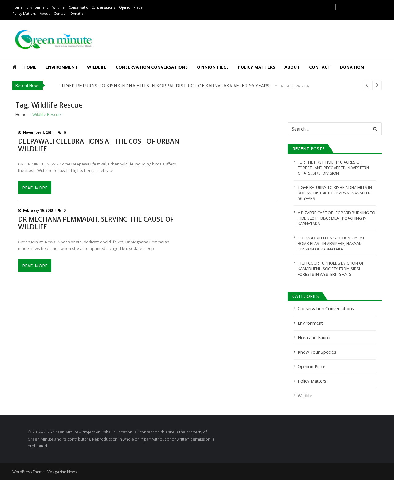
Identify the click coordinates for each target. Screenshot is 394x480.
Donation (78, 13)
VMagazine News (62, 471)
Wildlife (58, 7)
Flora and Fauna (314, 337)
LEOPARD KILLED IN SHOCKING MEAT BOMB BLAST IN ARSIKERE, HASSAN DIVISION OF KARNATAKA (331, 243)
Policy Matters (24, 13)
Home (17, 7)
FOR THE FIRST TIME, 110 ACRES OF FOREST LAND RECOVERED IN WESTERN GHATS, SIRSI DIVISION (333, 167)
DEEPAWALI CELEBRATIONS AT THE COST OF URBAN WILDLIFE (98, 145)
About (45, 13)
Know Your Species (317, 352)
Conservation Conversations (92, 7)
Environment (37, 7)
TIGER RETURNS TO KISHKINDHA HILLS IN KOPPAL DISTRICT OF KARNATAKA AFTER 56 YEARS (165, 85)
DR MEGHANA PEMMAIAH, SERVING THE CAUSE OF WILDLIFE (96, 223)
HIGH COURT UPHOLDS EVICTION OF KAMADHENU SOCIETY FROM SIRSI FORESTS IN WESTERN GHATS (331, 268)
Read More (34, 188)
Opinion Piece (131, 7)
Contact (60, 13)
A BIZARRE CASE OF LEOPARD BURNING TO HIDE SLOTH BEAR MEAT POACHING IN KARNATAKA (336, 218)
